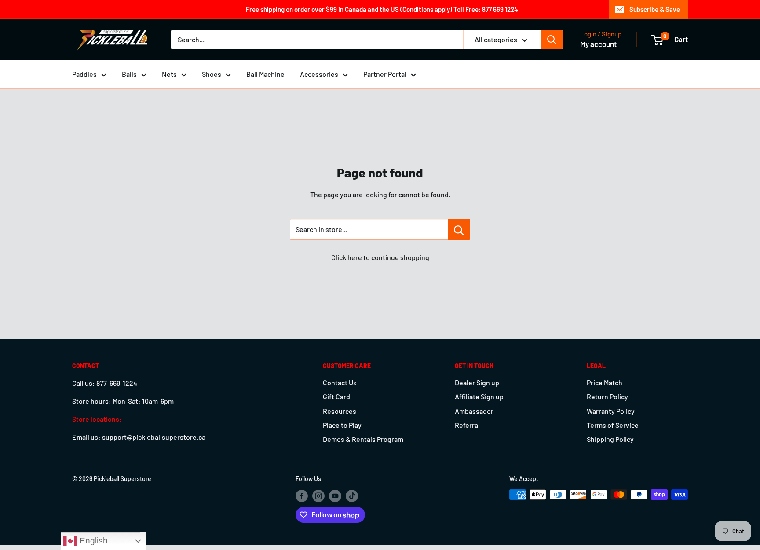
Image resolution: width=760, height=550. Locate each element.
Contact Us (340, 382)
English (92, 540)
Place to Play (342, 425)
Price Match (604, 382)
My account (598, 44)
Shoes (211, 74)
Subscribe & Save (654, 9)
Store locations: (97, 419)
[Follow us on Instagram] (318, 495)
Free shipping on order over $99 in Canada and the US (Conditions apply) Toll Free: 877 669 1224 (382, 9)
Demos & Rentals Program (363, 439)
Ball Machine (265, 74)
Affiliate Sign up (479, 396)
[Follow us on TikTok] (352, 495)
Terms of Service (613, 425)
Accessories (319, 74)
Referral (467, 425)
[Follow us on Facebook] (302, 495)
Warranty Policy (611, 411)
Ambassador (474, 411)
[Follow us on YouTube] (335, 495)
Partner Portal (384, 74)
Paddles (84, 74)
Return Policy (607, 396)
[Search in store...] (459, 229)
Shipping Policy (610, 439)
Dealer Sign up (477, 382)
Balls (129, 74)
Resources (339, 411)
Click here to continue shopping (380, 257)
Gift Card (336, 396)
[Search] (552, 39)
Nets (169, 74)
